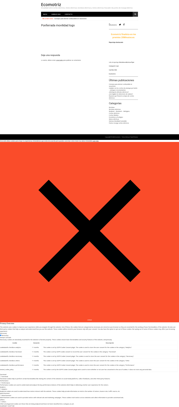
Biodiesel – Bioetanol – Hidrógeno (119, 111)
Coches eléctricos (114, 113)
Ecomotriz (51, 4)
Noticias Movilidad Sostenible (118, 121)
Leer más (96, 141)
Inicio (45, 14)
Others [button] (2, 400)
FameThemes (134, 137)
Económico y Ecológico (116, 117)
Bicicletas (112, 107)
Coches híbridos (113, 115)
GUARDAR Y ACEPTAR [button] (7, 406)
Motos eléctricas (114, 119)
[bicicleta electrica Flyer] (121, 58)
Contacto (68, 14)
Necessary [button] (3, 333)
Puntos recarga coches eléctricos (119, 123)
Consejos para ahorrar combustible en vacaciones (70, 19)
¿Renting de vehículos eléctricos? (119, 92)
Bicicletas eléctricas (115, 109)
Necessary (5, 335)
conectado (59, 60)
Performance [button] (4, 381)
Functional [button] (3, 374)
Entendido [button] (89, 141)
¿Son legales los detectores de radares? (121, 94)
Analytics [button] (3, 387)
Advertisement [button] (5, 393)
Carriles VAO (56, 14)
